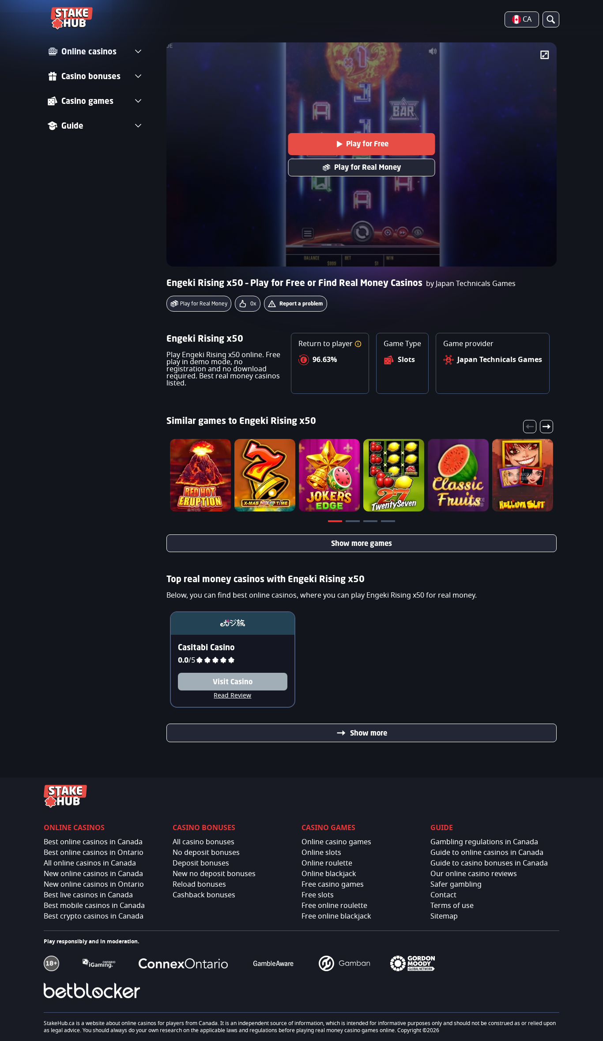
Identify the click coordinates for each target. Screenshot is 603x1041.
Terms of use (452, 905)
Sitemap (444, 916)
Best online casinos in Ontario (93, 852)
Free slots (318, 895)
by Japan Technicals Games (471, 283)
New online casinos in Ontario (94, 884)
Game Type (402, 343)
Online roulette (327, 863)
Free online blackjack (336, 916)
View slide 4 (389, 523)
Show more (368, 733)
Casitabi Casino (206, 647)
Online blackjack (329, 873)
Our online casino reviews (473, 873)
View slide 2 (354, 523)
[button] (358, 343)
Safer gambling (456, 884)
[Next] (546, 426)
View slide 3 (371, 523)
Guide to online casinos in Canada (486, 852)
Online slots (321, 852)
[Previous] (529, 426)
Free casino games (333, 884)
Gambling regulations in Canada (484, 842)
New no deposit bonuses (214, 873)
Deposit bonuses (201, 863)
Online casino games (336, 842)
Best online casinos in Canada (93, 842)
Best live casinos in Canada (88, 895)
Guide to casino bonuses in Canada (489, 863)
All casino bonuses (203, 842)
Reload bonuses (199, 884)
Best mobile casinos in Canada (94, 905)
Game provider (468, 343)
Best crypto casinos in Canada (93, 916)
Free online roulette (334, 905)
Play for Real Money (367, 167)
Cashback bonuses (204, 895)
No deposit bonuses (206, 852)
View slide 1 (336, 523)
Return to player (326, 343)
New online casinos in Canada (93, 873)
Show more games (361, 543)
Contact (443, 895)
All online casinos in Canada (90, 863)
